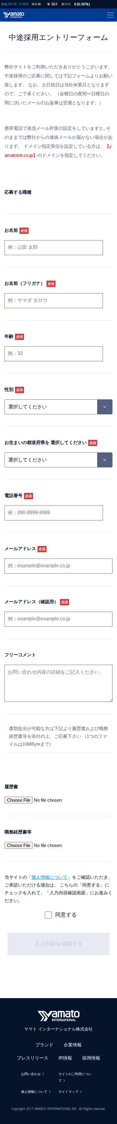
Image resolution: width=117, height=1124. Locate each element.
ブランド (44, 1044)
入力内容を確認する (58, 944)
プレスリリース (32, 1057)
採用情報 (91, 1057)
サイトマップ (68, 1091)
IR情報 (65, 1057)
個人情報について (50, 877)
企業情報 (73, 1044)
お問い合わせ (31, 1074)
